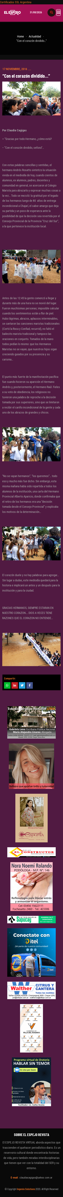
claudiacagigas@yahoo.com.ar (36, 1177)
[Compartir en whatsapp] (7, 685)
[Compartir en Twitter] (22, 685)
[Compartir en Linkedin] (14, 685)
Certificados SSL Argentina (15, 2)
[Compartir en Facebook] (29, 685)
